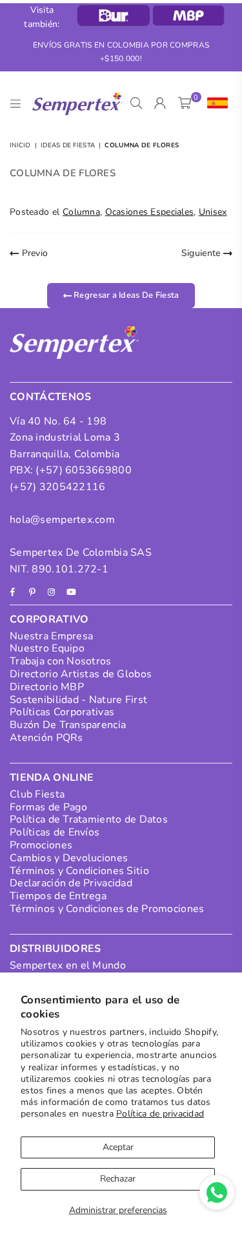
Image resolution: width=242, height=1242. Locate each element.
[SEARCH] (136, 103)
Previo (33, 253)
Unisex (213, 212)
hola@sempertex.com (62, 520)
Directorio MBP (47, 687)
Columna (81, 212)
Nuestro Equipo (47, 648)
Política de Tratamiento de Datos (89, 819)
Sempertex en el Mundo (68, 965)
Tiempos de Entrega (58, 896)
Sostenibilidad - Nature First (78, 700)
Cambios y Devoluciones (69, 858)
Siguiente (202, 253)
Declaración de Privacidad (71, 883)
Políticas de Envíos (54, 832)
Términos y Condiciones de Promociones (107, 909)
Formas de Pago (48, 807)
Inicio (20, 145)
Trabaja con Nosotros (61, 661)
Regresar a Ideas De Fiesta (125, 295)
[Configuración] (214, 103)
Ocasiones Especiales (149, 212)
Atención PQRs (46, 738)
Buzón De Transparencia (68, 725)
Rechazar (118, 1179)
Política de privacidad (160, 1114)
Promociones (41, 845)
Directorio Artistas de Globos (81, 674)
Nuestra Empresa (51, 636)
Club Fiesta (37, 794)
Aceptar (118, 1147)
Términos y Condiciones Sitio (79, 871)
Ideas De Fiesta (68, 145)
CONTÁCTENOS (51, 397)
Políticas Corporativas (62, 712)
